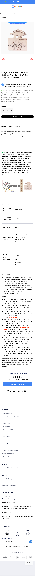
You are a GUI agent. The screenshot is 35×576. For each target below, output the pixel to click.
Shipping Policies (7, 413)
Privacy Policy (6, 426)
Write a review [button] (17, 384)
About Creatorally (7, 479)
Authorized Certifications (9, 485)
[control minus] (3, 110)
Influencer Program (7, 457)
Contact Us (5, 482)
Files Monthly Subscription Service (12, 468)
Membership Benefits (8, 453)
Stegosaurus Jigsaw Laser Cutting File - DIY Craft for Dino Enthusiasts (15, 16)
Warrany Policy (6, 423)
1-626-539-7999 (9, 496)
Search (4, 433)
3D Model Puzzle (10, 13)
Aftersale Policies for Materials (10, 417)
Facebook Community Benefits (10, 450)
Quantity (4, 106)
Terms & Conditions (7, 430)
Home (2, 13)
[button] (4, 6)
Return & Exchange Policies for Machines (13, 420)
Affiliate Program (6, 447)
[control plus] (11, 110)
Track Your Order (7, 436)
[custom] (7, 530)
